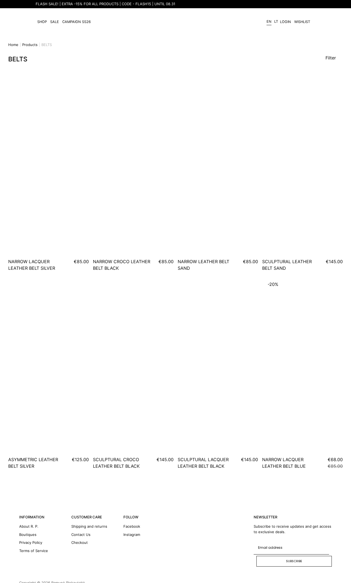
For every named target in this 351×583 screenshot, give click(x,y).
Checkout (79, 542)
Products (30, 44)
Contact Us (80, 534)
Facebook (131, 526)
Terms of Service (33, 550)
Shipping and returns (89, 526)
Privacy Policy (30, 542)
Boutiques (27, 534)
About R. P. (28, 526)
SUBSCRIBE (294, 561)
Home (13, 44)
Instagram (131, 534)
